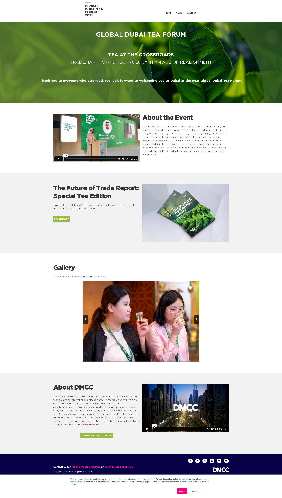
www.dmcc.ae (90, 424)
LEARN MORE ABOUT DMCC (97, 435)
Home (168, 13)
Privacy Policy (76, 481)
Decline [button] (194, 491)
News (179, 13)
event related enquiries (118, 467)
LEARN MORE (61, 219)
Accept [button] (182, 491)
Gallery (192, 13)
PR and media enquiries (86, 467)
